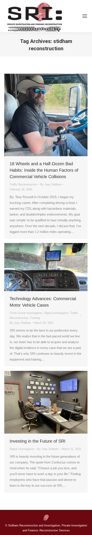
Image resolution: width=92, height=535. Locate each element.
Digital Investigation (56, 313)
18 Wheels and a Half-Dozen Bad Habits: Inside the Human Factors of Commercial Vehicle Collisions (44, 170)
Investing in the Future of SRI (37, 441)
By (51, 184)
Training (35, 317)
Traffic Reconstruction (23, 184)
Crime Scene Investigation (26, 313)
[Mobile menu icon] (85, 16)
